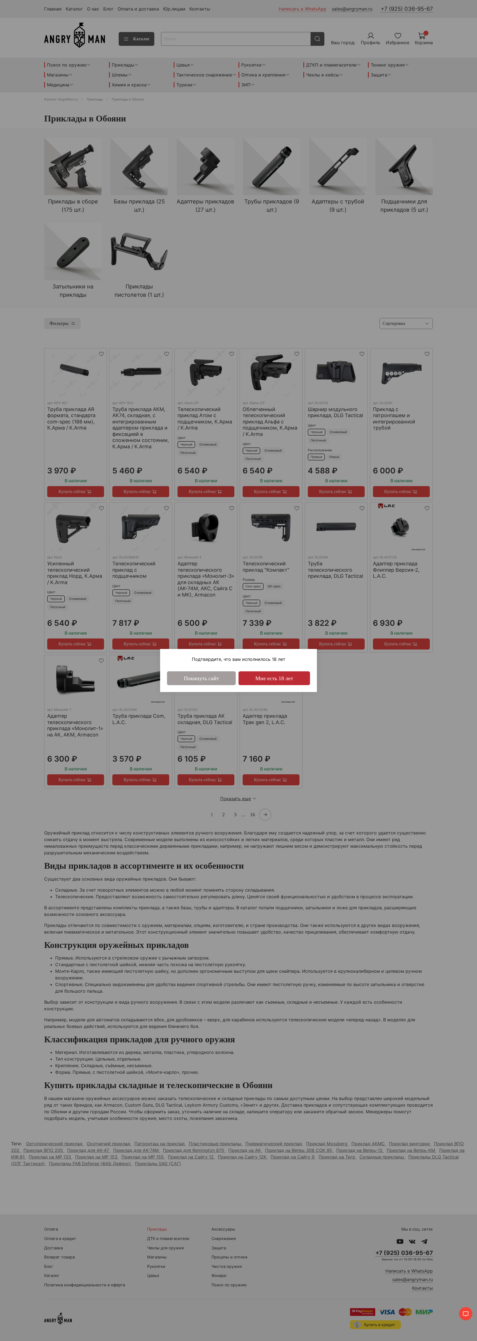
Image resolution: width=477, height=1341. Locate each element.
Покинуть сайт (201, 678)
